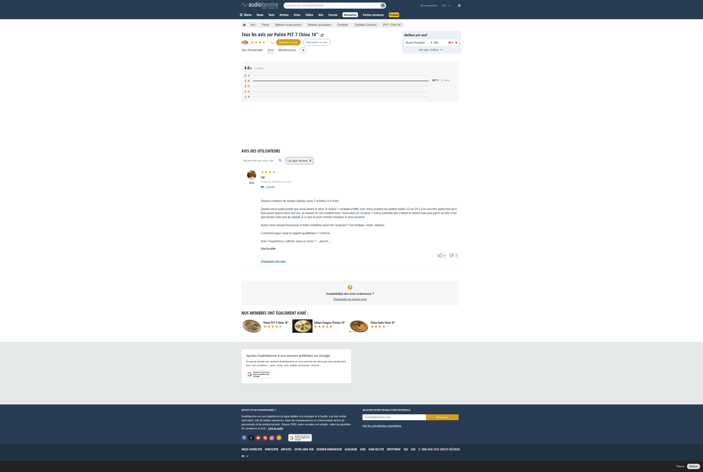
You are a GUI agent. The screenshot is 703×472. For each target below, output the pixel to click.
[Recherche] (382, 5)
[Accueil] (244, 25)
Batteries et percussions (288, 24)
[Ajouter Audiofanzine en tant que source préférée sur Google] (259, 374)
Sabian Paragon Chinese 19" (329, 323)
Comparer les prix (273, 261)
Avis (253, 24)
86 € (450, 42)
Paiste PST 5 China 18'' (276, 323)
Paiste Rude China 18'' (383, 323)
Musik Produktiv (415, 42)
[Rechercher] (280, 160)
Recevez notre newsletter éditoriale (386, 410)
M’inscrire (442, 417)
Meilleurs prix (287, 50)
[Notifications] (459, 5)
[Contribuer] (303, 50)
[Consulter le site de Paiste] (321, 35)
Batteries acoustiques (319, 24)
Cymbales (343, 24)
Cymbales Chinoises (366, 24)
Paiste (265, 24)
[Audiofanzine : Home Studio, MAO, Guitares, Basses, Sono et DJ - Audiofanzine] (259, 5)
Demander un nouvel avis (350, 299)
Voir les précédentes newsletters (381, 425)
